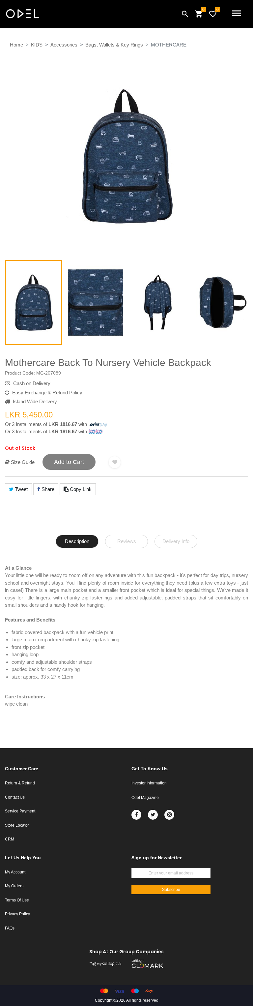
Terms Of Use (17, 900)
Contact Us (15, 797)
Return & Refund (20, 783)
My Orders (14, 886)
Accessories (63, 44)
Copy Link (80, 489)
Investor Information (149, 783)
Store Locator (17, 825)
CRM (9, 839)
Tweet (21, 489)
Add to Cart (69, 462)
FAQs (9, 928)
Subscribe (171, 889)
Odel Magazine (145, 797)
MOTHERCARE (168, 44)
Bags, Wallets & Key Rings (114, 44)
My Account (15, 872)
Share (47, 489)
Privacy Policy (17, 914)
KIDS (36, 44)
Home (16, 44)
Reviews (126, 541)
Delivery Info (175, 541)
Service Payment (20, 811)
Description (77, 541)
